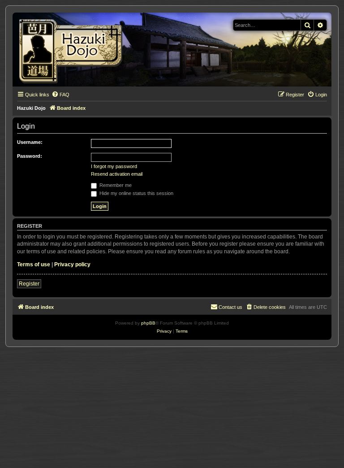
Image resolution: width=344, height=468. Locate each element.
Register (29, 284)
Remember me (115, 185)
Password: (29, 156)
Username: (30, 142)
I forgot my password (114, 166)
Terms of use (33, 264)
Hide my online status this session (135, 193)
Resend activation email (116, 174)
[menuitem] (60, 94)
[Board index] (74, 49)
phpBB (148, 323)
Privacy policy (72, 264)
